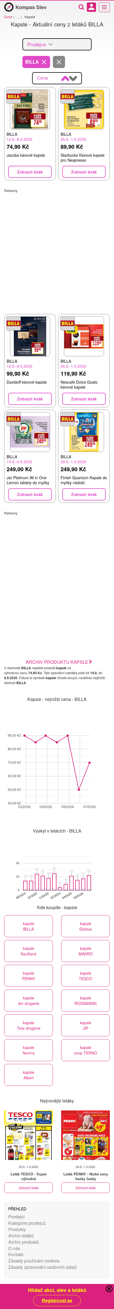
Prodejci (16, 1216)
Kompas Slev (30, 7)
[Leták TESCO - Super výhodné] (28, 1135)
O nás (14, 1248)
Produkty (17, 1229)
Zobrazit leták (29, 1187)
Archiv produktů (23, 1242)
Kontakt (15, 1254)
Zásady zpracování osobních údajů (42, 1267)
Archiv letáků (21, 1235)
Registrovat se (57, 1300)
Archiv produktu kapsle (57, 662)
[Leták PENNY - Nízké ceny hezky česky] (85, 1135)
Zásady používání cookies (33, 1260)
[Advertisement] (57, 249)
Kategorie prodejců (27, 1223)
